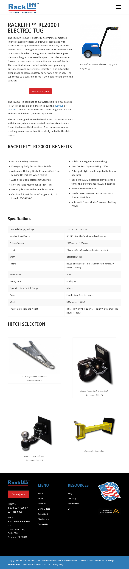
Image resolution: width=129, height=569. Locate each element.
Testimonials (73, 503)
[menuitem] (116, 7)
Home (40, 493)
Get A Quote (18, 494)
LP (69, 509)
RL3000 (12, 109)
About (40, 498)
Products (42, 503)
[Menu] (116, 7)
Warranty (72, 498)
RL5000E (58, 105)
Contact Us (43, 524)
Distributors (43, 519)
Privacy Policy (58, 564)
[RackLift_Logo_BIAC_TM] (23, 7)
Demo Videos (44, 509)
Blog (70, 493)
